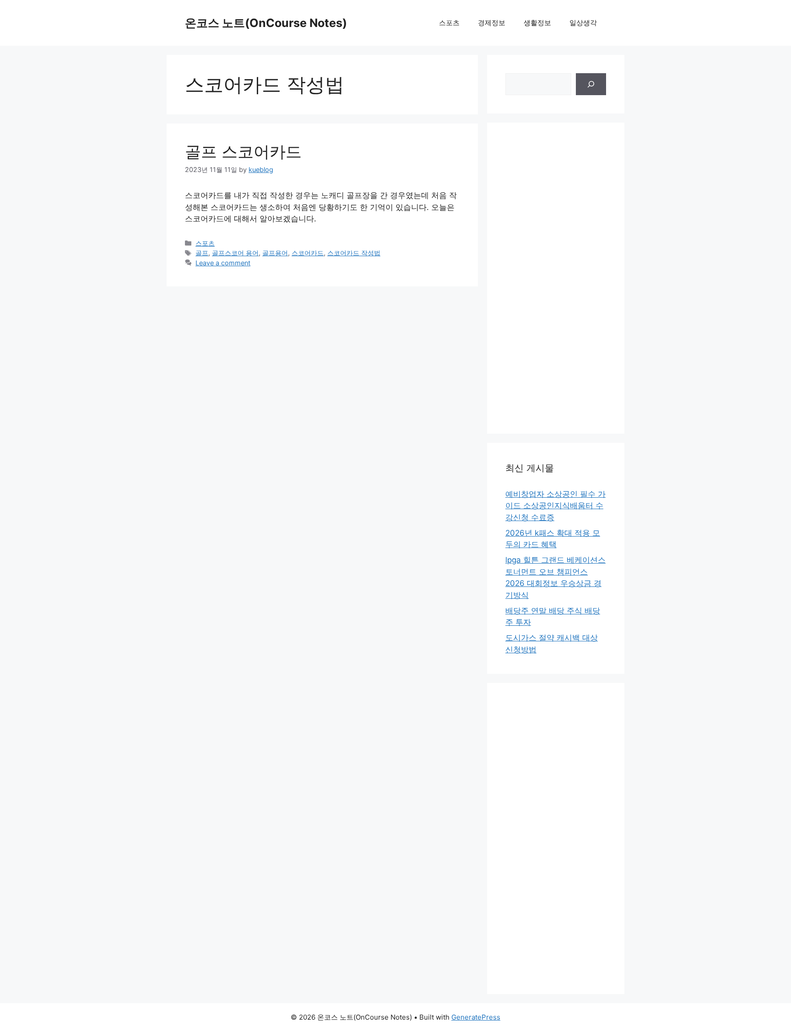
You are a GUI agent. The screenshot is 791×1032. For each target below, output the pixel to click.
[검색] (591, 84)
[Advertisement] (555, 278)
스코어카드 (308, 253)
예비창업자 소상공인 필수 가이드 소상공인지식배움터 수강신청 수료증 (555, 505)
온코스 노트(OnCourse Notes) (266, 23)
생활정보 (537, 22)
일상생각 (583, 22)
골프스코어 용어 (235, 253)
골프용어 (275, 253)
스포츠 (449, 22)
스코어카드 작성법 (353, 253)
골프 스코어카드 (243, 151)
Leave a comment (222, 263)
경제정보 (491, 22)
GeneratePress (475, 1017)
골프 (201, 253)
